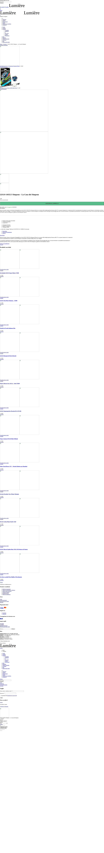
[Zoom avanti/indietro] (0, 729)
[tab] (53, 231)
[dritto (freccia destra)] (1, 730)
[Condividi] (2, 729)
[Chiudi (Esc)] (4, 729)
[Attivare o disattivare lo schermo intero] (1, 729)
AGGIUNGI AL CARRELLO (52, 203)
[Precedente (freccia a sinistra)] (0, 730)
